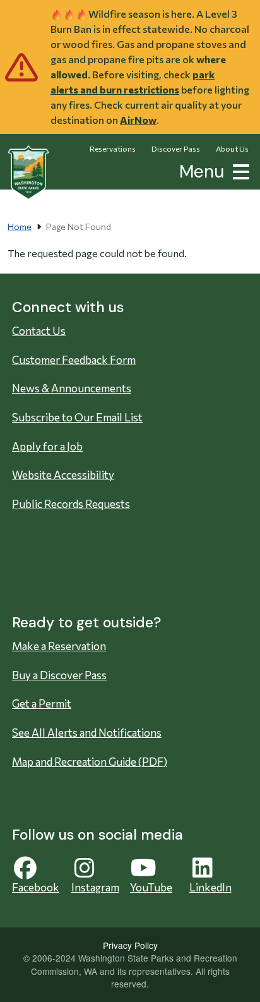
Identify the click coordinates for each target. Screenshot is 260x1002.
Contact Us (39, 330)
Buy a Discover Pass (59, 675)
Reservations (113, 148)
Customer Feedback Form (74, 359)
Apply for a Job (47, 446)
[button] (238, 170)
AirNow (138, 120)
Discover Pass (175, 148)
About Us (232, 148)
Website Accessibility (63, 474)
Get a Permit (41, 703)
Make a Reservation (59, 646)
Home (20, 226)
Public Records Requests (71, 503)
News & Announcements (71, 388)
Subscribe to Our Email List (77, 417)
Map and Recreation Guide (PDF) (89, 761)
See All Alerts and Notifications (87, 732)
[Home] (28, 172)
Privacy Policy (130, 945)
